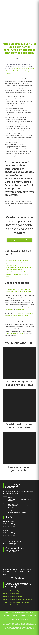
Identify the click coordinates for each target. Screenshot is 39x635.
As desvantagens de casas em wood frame (19, 383)
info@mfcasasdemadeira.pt (17, 513)
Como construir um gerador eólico (19, 468)
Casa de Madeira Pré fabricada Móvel (18, 289)
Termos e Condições (28, 632)
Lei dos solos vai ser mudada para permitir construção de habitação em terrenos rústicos (18, 263)
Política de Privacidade (11, 632)
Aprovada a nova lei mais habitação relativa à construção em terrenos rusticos (17, 274)
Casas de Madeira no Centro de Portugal (16, 602)
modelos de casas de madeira (14, 333)
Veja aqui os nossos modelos (19, 240)
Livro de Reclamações (10, 544)
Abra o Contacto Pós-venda (12, 541)
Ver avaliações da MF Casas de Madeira (19, 619)
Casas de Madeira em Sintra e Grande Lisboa (17, 599)
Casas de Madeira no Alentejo (12, 596)
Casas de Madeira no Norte (11, 594)
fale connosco (20, 309)
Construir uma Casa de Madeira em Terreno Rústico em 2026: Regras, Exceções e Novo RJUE (19, 315)
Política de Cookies (20, 632)
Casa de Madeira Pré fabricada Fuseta (18, 291)
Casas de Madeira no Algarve (12, 591)
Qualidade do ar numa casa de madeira (19, 426)
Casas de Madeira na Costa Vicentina (15, 605)
